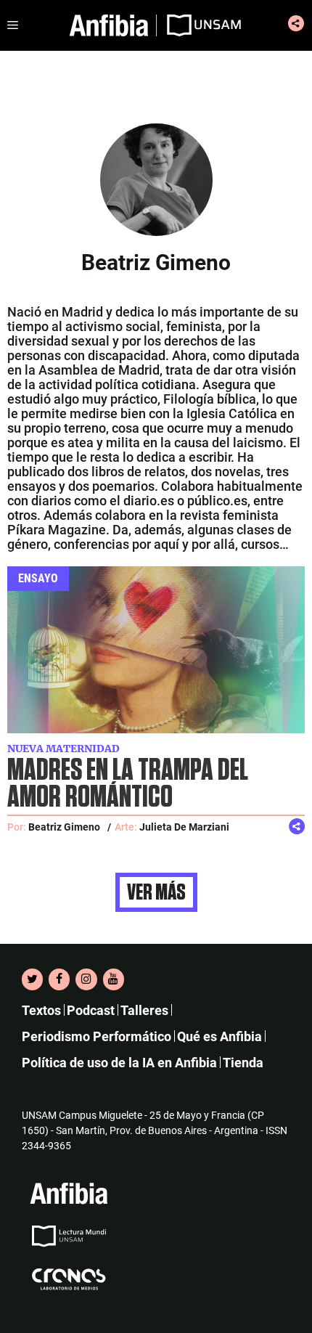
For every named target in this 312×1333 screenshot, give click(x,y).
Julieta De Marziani (184, 827)
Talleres (144, 1010)
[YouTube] (113, 979)
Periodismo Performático (96, 1036)
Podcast (91, 1010)
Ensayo (38, 578)
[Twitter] (32, 979)
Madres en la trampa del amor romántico (127, 784)
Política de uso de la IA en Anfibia (119, 1062)
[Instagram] (86, 979)
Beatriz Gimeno (64, 827)
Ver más (156, 892)
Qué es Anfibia (219, 1036)
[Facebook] (59, 979)
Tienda (243, 1062)
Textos (41, 1010)
